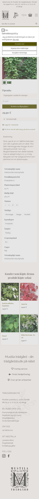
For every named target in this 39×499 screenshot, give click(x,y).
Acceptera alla (19, 44)
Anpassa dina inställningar (19, 48)
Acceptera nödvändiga (19, 53)
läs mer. (16, 40)
